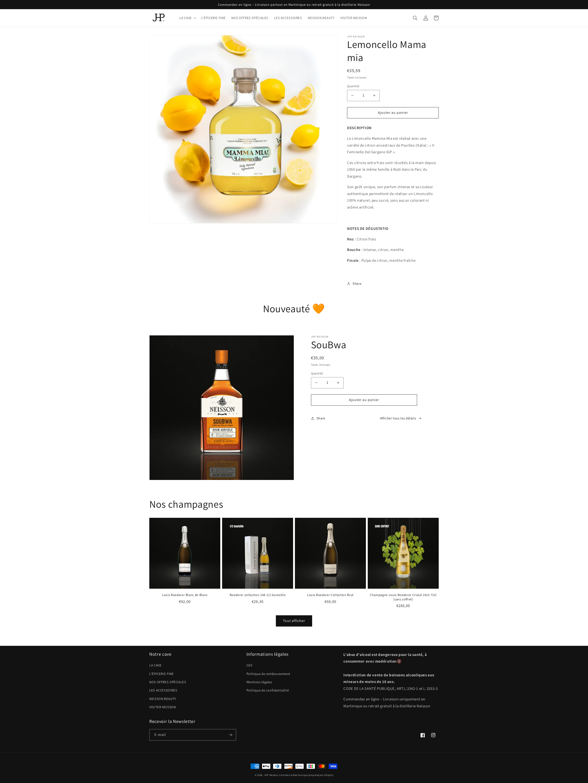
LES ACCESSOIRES (163, 690)
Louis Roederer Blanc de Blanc (185, 595)
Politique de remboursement (268, 674)
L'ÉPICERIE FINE (161, 674)
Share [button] (357, 283)
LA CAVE (155, 665)
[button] (187, 18)
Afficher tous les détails (398, 418)
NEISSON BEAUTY (162, 699)
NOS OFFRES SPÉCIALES (167, 682)
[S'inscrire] (230, 734)
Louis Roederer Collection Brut (330, 595)
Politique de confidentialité (267, 690)
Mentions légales (259, 682)
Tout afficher (294, 620)
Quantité (353, 86)
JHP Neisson (271, 775)
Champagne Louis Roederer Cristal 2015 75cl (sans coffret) (403, 597)
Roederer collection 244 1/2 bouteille (258, 595)
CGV (249, 665)
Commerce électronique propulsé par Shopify (306, 775)
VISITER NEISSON (162, 707)
